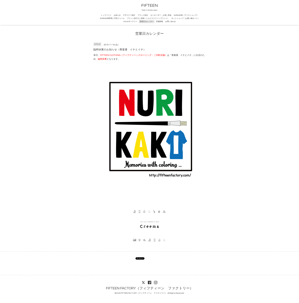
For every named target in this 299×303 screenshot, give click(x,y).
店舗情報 (159, 21)
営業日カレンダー (147, 21)
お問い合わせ (170, 21)
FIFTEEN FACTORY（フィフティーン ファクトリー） (149, 288)
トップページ (106, 15)
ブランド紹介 (143, 15)
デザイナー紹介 (129, 15)
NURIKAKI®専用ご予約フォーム (112, 18)
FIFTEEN (149, 5)
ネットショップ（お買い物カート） (185, 18)
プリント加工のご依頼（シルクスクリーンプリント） (148, 18)
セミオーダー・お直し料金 (160, 15)
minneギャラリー (130, 21)
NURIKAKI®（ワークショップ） (186, 15)
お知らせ (117, 15)
